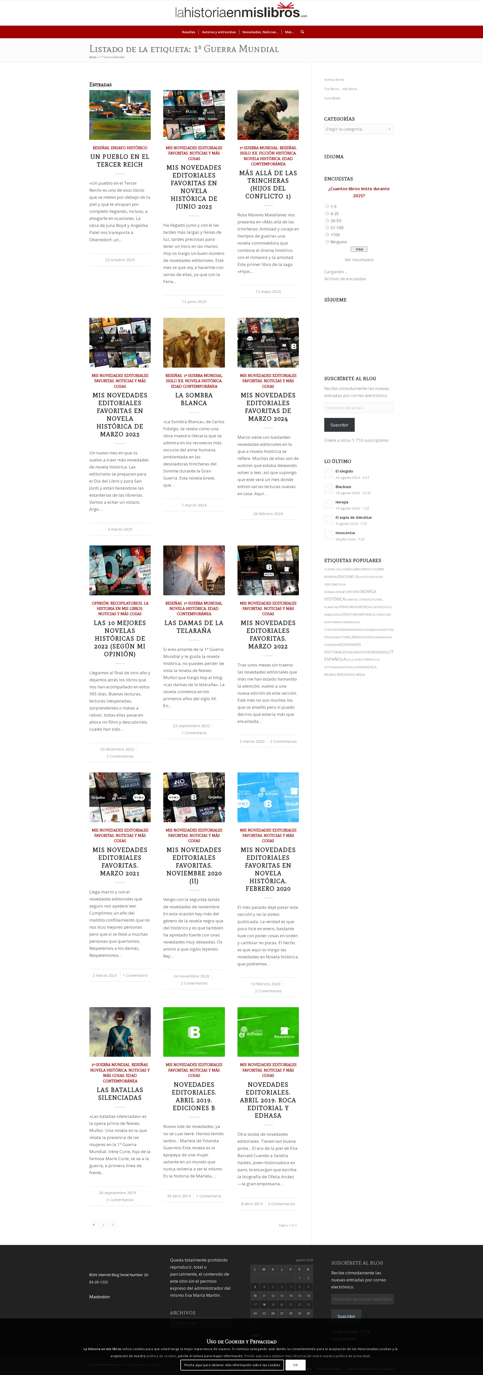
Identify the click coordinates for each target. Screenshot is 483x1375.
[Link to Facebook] (454, 13)
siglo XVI (352, 659)
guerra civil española (339, 569)
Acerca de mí (334, 79)
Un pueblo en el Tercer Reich (120, 160)
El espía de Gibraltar (354, 517)
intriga (373, 637)
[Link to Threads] (439, 13)
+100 (335, 235)
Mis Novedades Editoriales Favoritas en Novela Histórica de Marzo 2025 (120, 414)
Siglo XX (248, 153)
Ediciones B (348, 576)
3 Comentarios (120, 756)
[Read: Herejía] (328, 504)
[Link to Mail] (462, 13)
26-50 (336, 220)
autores (365, 659)
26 (272, 1313)
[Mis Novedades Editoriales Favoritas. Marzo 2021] (120, 797)
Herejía (342, 502)
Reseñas (101, 147)
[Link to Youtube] (447, 13)
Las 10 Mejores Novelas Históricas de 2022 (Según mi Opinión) (120, 638)
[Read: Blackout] (328, 488)
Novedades (376, 652)
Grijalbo (372, 630)
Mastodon (99, 1297)
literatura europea (353, 607)
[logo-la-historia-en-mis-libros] (241, 12)
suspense (376, 607)
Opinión (100, 603)
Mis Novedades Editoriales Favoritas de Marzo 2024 (268, 406)
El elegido (344, 471)
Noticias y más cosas (120, 613)
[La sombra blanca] (194, 343)
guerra (338, 592)
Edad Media (356, 675)
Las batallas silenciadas (120, 1093)
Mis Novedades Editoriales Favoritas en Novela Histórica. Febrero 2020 (268, 869)
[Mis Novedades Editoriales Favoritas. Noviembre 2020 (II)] (194, 797)
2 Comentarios (283, 741)
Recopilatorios (126, 603)
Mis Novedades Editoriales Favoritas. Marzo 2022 (268, 634)
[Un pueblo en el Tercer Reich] (120, 115)
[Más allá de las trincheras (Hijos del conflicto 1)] (268, 115)
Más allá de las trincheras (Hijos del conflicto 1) (268, 184)
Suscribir (339, 425)
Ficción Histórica (277, 153)
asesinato (335, 637)
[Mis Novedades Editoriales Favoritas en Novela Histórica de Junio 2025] (194, 115)
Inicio (93, 57)
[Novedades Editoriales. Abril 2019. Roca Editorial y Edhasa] (268, 1032)
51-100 (337, 227)
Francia (342, 667)
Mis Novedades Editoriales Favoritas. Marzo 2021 (120, 861)
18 (264, 1304)
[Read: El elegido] (328, 473)
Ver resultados (359, 259)
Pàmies (353, 630)
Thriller (349, 637)
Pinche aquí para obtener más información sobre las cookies (232, 1365)
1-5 (334, 206)
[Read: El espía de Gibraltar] (328, 519)
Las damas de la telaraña (194, 626)
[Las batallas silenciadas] (120, 1032)
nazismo (334, 614)
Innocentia (345, 532)
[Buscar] (300, 32)
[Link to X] (432, 13)
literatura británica (357, 614)
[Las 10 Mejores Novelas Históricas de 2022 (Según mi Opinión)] (120, 570)
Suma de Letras (356, 599)
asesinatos (356, 652)
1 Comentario (194, 732)
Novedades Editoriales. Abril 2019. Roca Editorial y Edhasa (268, 1100)
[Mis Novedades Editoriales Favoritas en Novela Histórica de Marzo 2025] (120, 343)
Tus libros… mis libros (340, 89)
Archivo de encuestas (345, 279)
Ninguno (339, 242)
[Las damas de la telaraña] (194, 570)
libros (341, 674)
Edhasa (361, 637)
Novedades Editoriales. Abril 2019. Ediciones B (194, 1096)
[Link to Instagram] (424, 13)
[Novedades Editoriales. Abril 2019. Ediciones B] (194, 1032)
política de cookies (161, 1356)
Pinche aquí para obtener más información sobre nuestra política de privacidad (307, 1356)
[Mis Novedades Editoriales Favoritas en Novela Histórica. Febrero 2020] (268, 797)
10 (255, 1296)
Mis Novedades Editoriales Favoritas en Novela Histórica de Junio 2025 (194, 187)
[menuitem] (188, 32)
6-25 (335, 213)
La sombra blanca (194, 399)
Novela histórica (262, 158)
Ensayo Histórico (129, 147)
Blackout (343, 486)
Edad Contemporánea (194, 386)
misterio (362, 569)
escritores (352, 592)
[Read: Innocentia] (328, 534)
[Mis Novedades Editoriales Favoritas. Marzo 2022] (268, 570)
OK (295, 1365)
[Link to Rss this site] (469, 13)
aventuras (387, 630)
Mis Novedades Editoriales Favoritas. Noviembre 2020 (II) (194, 865)
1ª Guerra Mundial (258, 147)
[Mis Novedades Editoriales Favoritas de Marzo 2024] (268, 343)
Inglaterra (356, 667)
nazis (362, 630)
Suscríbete (332, 98)
